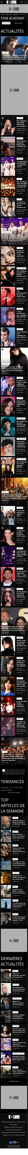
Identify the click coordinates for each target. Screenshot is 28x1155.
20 (10, 773)
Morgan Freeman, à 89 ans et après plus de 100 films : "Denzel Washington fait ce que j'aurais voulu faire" (19, 825)
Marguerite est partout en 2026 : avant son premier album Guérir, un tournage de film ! (22, 686)
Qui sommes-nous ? (21, 1122)
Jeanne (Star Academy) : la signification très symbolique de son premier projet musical (22, 406)
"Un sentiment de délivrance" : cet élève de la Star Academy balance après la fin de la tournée (22, 167)
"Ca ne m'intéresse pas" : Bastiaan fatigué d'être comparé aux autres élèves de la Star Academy (22, 318)
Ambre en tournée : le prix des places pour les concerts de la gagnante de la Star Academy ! (12, 368)
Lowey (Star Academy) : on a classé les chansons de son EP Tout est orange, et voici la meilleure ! (22, 447)
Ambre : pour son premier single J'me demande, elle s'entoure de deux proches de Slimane (22, 645)
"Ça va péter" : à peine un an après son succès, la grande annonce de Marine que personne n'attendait (14, 57)
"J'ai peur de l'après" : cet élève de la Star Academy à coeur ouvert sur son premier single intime (22, 728)
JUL (11, 787)
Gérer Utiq (12, 1135)
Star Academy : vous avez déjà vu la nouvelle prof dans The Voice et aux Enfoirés (22, 186)
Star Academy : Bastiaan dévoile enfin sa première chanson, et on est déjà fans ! (22, 425)
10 (7, 773)
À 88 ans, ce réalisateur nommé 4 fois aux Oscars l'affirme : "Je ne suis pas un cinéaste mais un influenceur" (19, 978)
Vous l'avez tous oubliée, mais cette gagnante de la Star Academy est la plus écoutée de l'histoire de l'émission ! (14, 497)
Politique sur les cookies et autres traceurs (13, 1127)
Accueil (2, 14)
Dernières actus (8, 14)
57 (23, 773)
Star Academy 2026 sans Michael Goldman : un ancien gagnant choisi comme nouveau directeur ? (14, 628)
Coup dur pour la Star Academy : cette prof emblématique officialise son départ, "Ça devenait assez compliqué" (22, 708)
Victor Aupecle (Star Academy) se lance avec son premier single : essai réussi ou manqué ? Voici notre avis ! (22, 339)
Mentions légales (13, 1124)
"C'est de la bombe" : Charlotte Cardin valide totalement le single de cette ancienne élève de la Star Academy (22, 538)
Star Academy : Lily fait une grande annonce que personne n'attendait (22, 275)
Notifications (6, 1135)
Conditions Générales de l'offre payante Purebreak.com (13, 1132)
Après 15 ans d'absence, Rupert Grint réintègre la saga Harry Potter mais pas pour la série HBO (19, 1005)
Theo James (5, 787)
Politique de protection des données (13, 1129)
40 (16, 773)
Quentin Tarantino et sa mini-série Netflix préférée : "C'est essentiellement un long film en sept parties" (19, 921)
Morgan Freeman (6, 790)
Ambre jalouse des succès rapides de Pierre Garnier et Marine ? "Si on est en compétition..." (22, 597)
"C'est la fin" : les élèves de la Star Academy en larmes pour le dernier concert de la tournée (22, 208)
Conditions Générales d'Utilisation (8, 1122)
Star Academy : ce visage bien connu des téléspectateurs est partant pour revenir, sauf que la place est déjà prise (13, 757)
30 (13, 773)
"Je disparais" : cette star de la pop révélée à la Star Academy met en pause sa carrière (22, 556)
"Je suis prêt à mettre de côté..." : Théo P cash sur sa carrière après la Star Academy (22, 576)
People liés (18, 23)
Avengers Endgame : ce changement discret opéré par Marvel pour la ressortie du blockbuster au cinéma (18, 1020)
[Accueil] (11, 2)
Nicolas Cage (18, 787)
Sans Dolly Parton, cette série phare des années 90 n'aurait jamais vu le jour (18, 990)
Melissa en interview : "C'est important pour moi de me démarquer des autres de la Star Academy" (21, 258)
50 (19, 773)
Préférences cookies (20, 1135)
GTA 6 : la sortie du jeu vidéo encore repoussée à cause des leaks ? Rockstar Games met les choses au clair (19, 1047)
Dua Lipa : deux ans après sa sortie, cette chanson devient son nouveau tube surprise (18, 1032)
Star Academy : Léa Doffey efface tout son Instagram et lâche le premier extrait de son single (22, 127)
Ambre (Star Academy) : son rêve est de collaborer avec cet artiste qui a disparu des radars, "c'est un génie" (21, 668)
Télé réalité (15, 14)
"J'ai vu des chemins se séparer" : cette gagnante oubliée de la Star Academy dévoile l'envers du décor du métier (21, 519)
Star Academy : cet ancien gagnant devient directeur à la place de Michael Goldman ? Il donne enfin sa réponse (22, 469)
